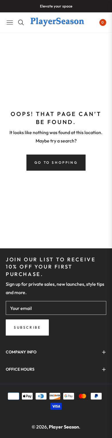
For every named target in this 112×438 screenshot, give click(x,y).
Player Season (64, 427)
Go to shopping (56, 162)
